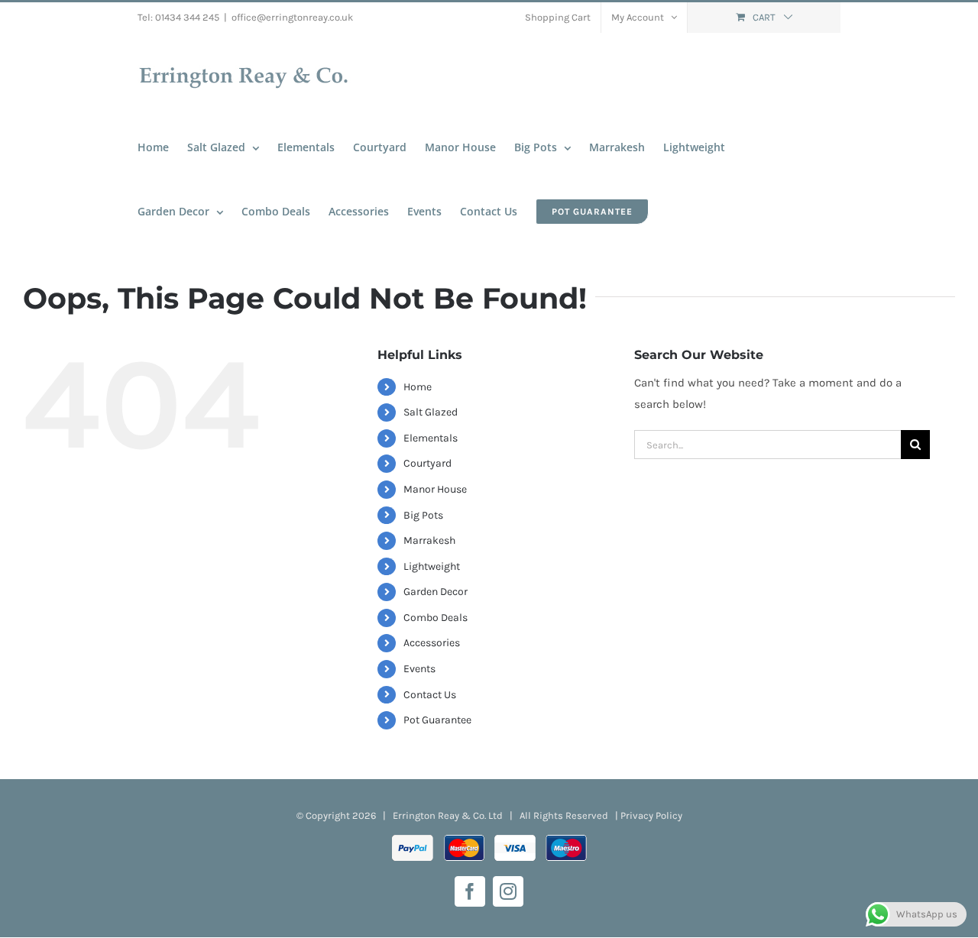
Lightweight (431, 566)
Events (419, 668)
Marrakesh (429, 540)
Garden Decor (435, 591)
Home (417, 386)
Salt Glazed (430, 412)
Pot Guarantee (437, 719)
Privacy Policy (651, 815)
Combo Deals (435, 617)
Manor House (435, 489)
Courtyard (427, 463)
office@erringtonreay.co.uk (292, 17)
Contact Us (429, 694)
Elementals (430, 438)
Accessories (431, 642)
